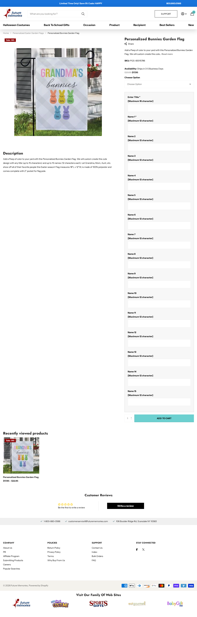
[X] (143, 549)
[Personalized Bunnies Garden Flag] (21, 455)
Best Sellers (167, 25)
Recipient (139, 25)
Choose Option (132, 77)
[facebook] (137, 549)
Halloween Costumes (16, 25)
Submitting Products (13, 560)
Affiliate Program (11, 556)
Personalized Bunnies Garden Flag (21, 477)
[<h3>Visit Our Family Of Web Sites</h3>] (21, 604)
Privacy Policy (53, 552)
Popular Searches (11, 568)
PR (4, 552)
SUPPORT (97, 542)
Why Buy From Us (56, 560)
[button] (132, 415)
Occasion (89, 25)
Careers (7, 564)
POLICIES (52, 542)
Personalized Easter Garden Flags (28, 33)
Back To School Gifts (56, 25)
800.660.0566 (173, 3)
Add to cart (164, 418)
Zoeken (83, 13)
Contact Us (97, 547)
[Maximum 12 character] (140, 118)
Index (94, 552)
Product (114, 25)
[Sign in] (184, 13)
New (191, 25)
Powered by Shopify (38, 585)
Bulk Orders (97, 556)
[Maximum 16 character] (140, 99)
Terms (50, 556)
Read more (167, 54)
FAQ (94, 560)
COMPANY (8, 542)
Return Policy (53, 547)
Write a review (125, 505)
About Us (7, 547)
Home (6, 33)
